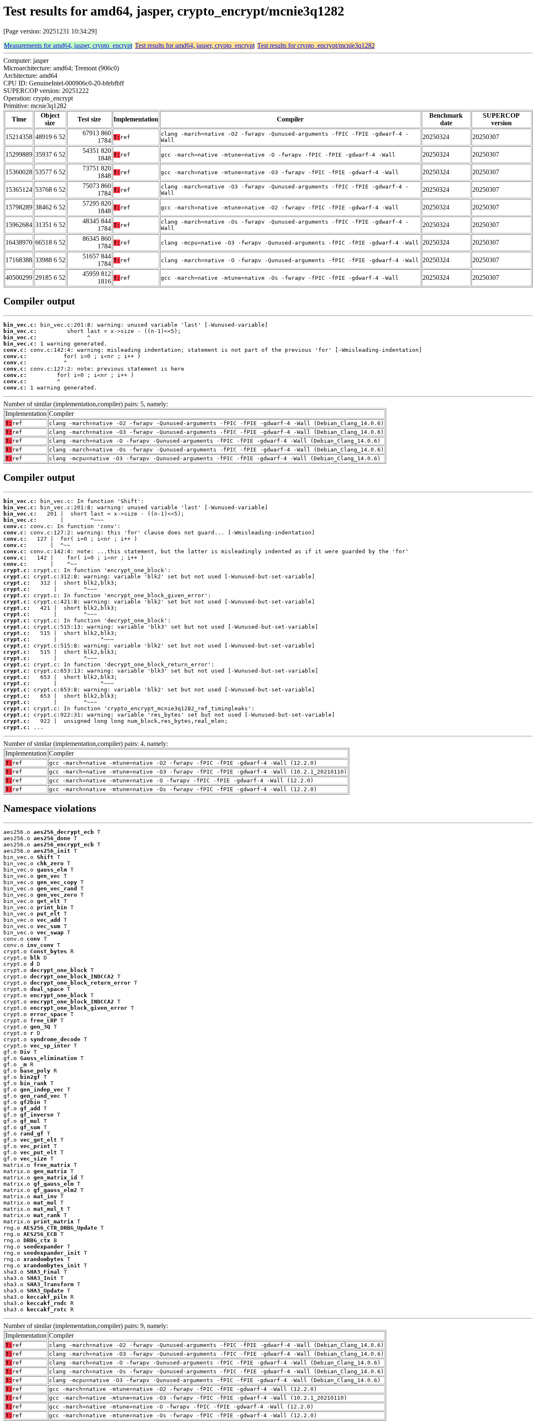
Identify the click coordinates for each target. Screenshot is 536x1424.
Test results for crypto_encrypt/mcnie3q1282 (316, 45)
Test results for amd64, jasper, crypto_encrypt (195, 45)
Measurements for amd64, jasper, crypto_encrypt (68, 45)
